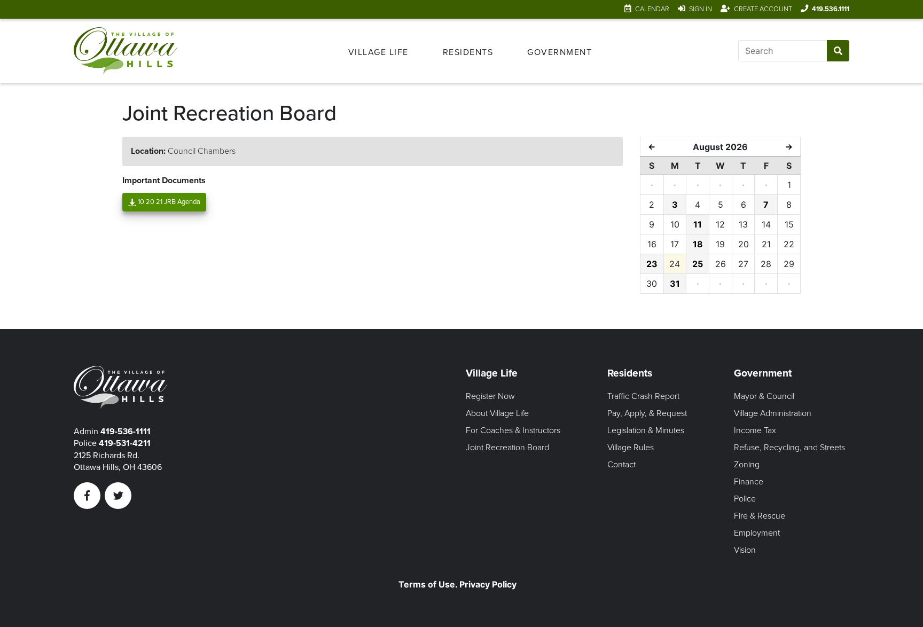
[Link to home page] (129, 50)
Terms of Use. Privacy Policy (457, 584)
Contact (621, 464)
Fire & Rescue (759, 516)
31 (675, 283)
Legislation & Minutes (645, 430)
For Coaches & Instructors (513, 430)
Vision (745, 550)
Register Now (490, 396)
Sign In (700, 9)
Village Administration (772, 413)
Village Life (378, 52)
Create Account (763, 9)
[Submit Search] (838, 50)
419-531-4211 (125, 443)
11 (697, 224)
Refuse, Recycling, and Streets (789, 447)
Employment (757, 533)
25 (697, 263)
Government (559, 52)
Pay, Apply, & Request (647, 413)
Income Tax (755, 430)
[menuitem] (378, 50)
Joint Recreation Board (507, 447)
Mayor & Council (764, 396)
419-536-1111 (125, 431)
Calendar (652, 9)
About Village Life (497, 413)
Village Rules (630, 447)
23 (652, 263)
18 (698, 244)
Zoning (747, 464)
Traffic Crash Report (643, 396)
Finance (748, 481)
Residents (468, 52)
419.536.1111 (830, 9)
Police (745, 498)
